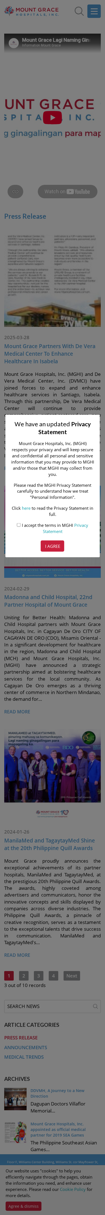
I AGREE (52, 546)
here (26, 508)
